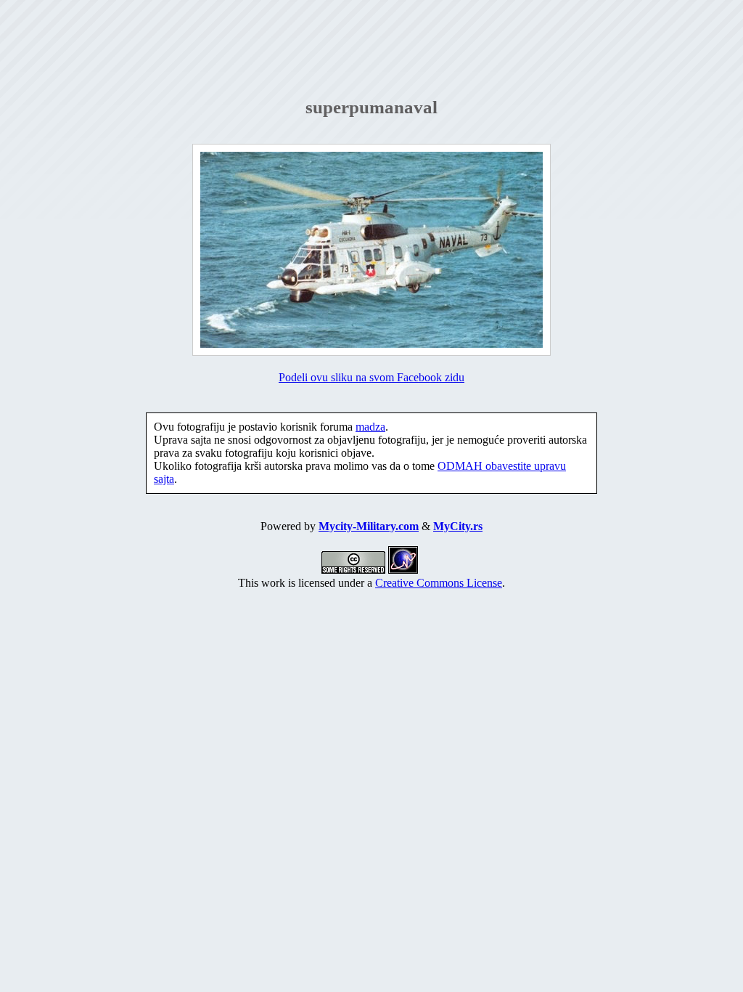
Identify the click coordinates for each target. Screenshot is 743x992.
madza (370, 426)
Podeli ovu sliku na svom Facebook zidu (371, 377)
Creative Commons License (438, 583)
